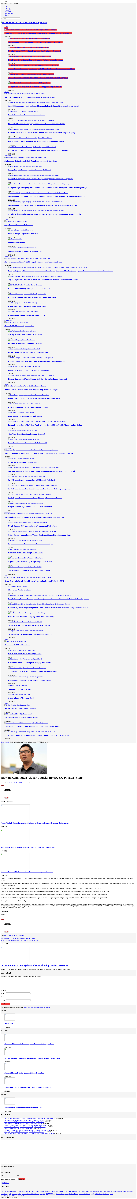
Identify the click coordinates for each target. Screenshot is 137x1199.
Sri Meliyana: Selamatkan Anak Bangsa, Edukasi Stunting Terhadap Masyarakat (39, 489)
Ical (41, 1191)
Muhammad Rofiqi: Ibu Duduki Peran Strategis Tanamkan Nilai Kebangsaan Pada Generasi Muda (46, 196)
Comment (4, 990)
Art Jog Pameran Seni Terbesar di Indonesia (25, 335)
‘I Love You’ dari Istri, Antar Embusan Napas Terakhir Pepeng (32, 671)
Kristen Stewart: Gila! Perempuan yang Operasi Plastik (29, 663)
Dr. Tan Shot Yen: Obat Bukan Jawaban (20, 709)
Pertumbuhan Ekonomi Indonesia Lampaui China (23, 1108)
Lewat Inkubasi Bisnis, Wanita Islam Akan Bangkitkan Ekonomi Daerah (36, 142)
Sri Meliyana (99, 1194)
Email (3, 997)
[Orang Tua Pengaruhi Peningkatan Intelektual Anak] (24, 349)
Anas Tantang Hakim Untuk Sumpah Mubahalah (18, 938)
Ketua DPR (80, 1191)
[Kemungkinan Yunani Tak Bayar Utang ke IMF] (23, 311)
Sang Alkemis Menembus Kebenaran (18, 225)
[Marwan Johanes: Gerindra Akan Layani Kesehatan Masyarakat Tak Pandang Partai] (33, 467)
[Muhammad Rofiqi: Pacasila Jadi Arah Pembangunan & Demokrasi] (25, 157)
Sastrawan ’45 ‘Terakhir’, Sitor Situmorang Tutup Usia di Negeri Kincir (32, 726)
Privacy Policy (8, 13)
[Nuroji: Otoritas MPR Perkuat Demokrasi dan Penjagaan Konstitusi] (28, 47)
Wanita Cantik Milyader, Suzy (20, 689)
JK (62, 1191)
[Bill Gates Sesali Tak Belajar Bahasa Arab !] (18, 714)
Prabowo (51, 1194)
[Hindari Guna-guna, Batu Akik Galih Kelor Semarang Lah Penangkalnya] (30, 357)
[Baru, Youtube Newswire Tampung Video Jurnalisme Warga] (26, 613)
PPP (47, 1194)
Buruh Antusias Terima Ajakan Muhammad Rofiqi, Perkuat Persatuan (35, 60)
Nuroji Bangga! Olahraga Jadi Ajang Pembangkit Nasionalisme (32, 526)
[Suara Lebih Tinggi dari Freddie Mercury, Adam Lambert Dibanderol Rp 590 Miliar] (29, 732)
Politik (6, 28)
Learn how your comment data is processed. (37, 1007)
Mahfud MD (109, 1191)
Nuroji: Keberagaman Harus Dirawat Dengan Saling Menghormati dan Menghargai (40, 179)
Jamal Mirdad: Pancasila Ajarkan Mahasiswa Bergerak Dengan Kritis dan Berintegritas (38, 33)
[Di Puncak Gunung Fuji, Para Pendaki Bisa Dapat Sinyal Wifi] (27, 294)
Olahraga (7, 512)
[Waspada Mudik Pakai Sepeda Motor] (16, 322)
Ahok (10, 1191)
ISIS (50, 1191)
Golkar (37, 1191)
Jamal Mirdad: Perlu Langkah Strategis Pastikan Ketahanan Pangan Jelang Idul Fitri (41, 69)
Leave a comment (17, 782)
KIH (84, 1191)
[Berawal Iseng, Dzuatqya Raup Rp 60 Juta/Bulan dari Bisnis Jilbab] (28, 395)
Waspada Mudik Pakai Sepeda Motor (19, 326)
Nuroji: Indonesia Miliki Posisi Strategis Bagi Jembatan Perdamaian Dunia (33, 262)
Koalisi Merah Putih (94, 1191)
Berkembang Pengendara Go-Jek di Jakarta (25, 416)
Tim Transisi (106, 1194)
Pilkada (29, 1194)
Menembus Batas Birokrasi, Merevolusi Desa (25, 251)
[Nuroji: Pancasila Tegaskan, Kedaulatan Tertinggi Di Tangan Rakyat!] (29, 83)
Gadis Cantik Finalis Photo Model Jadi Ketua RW (27, 443)
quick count (81, 1194)
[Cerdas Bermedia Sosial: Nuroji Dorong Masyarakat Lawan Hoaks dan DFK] (27, 577)
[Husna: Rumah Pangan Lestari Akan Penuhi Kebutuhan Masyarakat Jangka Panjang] (33, 129)
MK (5, 935)
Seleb (6, 639)
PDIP (19, 1194)
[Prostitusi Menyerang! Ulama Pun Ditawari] (21, 340)
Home (6, 6)
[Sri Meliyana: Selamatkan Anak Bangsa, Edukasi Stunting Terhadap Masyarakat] (32, 485)
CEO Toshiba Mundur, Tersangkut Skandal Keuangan (29, 289)
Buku (6, 219)
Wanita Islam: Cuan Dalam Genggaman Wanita (26, 115)
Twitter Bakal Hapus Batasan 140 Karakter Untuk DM (29, 625)
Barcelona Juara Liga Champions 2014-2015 (25, 553)
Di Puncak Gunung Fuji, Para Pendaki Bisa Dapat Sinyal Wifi (32, 297)
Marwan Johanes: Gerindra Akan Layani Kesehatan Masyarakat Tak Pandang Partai (41, 471)
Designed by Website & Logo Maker (12, 1195)
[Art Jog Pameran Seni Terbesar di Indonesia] (22, 331)
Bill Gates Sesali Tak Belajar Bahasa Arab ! (21, 717)
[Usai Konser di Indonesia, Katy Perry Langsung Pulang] (25, 677)
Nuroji (6, 1194)
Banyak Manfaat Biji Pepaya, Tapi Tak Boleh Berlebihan (30, 507)
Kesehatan (7, 448)
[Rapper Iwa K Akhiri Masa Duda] (15, 641)
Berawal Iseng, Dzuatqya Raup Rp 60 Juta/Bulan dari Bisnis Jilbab (34, 398)
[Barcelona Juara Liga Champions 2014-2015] (22, 549)
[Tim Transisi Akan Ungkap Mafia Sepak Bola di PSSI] (24, 567)
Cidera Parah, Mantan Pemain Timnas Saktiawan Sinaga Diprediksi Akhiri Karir (39, 535)
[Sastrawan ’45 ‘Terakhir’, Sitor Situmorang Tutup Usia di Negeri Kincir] (26, 723)
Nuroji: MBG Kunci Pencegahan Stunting (24, 462)
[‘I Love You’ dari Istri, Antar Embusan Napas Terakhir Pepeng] (27, 668)
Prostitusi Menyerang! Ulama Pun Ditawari (25, 343)
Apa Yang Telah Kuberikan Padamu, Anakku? (26, 434)
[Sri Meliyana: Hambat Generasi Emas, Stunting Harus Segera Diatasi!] (29, 494)
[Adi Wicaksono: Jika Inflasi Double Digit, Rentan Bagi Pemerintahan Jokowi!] (32, 147)
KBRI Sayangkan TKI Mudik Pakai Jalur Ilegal (27, 306)
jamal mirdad (56, 1191)
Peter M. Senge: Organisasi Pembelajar (23, 234)
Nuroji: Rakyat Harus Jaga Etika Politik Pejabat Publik (29, 170)
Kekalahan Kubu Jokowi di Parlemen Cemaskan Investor (19, 940)
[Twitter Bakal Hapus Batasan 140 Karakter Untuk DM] (25, 622)
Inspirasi (6, 384)
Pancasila (14, 1194)
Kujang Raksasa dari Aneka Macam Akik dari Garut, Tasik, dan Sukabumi (37, 379)
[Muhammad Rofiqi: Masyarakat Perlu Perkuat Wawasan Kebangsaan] (29, 38)
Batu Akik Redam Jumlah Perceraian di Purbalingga (28, 370)
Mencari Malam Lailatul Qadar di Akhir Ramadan (24, 1073)
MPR (126, 1191)
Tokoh (6, 703)
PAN (10, 1194)
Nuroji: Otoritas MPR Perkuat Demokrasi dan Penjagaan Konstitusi (34, 51)
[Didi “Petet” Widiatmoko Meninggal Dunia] (21, 650)
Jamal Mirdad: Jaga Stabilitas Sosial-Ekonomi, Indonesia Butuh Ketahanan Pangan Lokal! (43, 106)
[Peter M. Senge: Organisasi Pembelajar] (20, 230)
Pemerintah (24, 1194)
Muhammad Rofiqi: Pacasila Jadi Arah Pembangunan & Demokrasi (30, 161)
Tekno (6, 576)
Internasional (8, 256)
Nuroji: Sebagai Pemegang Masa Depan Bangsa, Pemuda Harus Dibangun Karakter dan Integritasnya (47, 188)
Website (3, 1000)
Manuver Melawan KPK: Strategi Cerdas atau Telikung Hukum (29, 1044)
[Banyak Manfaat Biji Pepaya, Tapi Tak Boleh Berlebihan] (25, 503)
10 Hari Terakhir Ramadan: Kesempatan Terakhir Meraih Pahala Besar (32, 1058)
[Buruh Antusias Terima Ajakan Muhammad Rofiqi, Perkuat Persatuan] (29, 56)
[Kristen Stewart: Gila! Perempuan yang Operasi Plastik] (25, 659)
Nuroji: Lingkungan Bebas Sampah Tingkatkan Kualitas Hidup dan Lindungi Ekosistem (38, 453)
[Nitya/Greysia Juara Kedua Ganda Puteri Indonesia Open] (25, 540)
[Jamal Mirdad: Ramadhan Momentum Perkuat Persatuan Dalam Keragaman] (31, 74)
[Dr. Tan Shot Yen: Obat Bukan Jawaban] (17, 705)
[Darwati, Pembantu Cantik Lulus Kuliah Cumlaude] (24, 404)
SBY (93, 1193)
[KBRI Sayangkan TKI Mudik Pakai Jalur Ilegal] (23, 303)
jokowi (67, 1190)
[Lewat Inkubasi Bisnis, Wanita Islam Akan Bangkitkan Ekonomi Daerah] (30, 138)
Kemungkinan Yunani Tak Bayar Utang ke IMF (26, 315)
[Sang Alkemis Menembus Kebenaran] (16, 221)
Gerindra (31, 1191)
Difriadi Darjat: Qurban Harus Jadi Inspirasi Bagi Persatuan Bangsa (31, 390)
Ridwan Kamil (11, 935)
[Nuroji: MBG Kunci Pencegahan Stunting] (21, 458)
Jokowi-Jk (74, 1191)
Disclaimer (7, 11)
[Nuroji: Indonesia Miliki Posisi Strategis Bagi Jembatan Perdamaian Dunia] (27, 258)
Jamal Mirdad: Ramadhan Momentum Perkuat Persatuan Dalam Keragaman (38, 78)
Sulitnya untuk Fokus (16, 243)
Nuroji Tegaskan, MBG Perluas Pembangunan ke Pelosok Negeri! (29, 97)
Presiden (66, 1194)
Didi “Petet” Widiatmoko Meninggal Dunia (24, 654)
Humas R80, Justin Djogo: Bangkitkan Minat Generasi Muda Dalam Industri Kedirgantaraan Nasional (48, 608)
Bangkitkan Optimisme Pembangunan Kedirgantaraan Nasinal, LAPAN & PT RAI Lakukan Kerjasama (48, 599)
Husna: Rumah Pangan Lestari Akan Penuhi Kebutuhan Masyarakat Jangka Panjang (41, 133)
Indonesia (45, 1191)
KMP (87, 1191)
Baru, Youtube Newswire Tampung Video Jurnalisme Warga (31, 617)
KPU (105, 1191)
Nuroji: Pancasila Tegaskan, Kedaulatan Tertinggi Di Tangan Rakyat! (35, 87)
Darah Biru (8, 1024)
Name (3, 993)
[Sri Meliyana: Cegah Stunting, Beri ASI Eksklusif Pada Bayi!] (27, 476)
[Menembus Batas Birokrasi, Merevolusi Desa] (22, 248)
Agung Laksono (4, 1191)
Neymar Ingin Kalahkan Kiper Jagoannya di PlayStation (30, 562)
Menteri (120, 1191)
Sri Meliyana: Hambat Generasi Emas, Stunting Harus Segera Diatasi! (35, 498)
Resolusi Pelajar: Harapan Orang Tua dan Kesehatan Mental (27, 1087)
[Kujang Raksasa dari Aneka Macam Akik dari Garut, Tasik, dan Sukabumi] (31, 375)
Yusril (111, 1194)
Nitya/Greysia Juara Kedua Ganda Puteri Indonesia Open (30, 544)
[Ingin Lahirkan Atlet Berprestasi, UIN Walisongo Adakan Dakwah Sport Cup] (28, 513)
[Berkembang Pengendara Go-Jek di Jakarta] (21, 412)
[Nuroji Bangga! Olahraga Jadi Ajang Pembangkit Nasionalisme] (27, 522)
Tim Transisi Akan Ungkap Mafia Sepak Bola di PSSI (29, 570)
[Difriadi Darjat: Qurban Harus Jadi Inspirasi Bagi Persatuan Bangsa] (25, 386)
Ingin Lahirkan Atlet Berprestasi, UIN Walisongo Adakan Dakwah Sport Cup (34, 517)
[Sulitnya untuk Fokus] (15, 239)
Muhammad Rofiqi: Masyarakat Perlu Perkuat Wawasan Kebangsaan (35, 42)
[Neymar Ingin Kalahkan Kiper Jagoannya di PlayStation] (25, 558)
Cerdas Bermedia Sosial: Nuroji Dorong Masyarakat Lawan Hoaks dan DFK (34, 581)
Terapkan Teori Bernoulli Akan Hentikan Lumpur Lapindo (31, 634)
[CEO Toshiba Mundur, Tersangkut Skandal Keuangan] (25, 285)
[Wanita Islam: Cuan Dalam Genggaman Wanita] (23, 111)
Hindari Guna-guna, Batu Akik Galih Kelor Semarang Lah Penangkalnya (36, 361)
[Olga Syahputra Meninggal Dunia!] (19, 694)
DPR (26, 1191)
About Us (7, 8)
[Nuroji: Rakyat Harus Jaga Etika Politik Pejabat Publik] (25, 166)
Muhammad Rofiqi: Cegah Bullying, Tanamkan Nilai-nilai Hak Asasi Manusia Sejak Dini (42, 205)
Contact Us (7, 10)
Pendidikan (7, 155)
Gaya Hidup (8, 320)
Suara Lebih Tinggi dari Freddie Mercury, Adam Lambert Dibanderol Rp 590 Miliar (37, 735)
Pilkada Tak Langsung (37, 1194)
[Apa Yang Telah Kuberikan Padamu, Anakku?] (22, 430)
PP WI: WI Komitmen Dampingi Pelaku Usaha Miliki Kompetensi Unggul (36, 124)
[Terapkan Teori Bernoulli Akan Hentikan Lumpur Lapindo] (26, 630)
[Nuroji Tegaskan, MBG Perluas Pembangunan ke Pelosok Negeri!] (24, 93)
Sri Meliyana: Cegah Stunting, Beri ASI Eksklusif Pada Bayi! (31, 480)
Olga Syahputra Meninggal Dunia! (21, 698)
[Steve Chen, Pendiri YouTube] (17, 586)
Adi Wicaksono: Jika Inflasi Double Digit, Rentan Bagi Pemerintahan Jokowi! (38, 150)
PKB (44, 1194)
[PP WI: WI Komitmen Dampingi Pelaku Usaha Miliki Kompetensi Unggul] (31, 120)
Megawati (115, 1191)
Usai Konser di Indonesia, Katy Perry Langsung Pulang (29, 680)
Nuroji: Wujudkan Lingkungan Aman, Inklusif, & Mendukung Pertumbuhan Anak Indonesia (44, 214)
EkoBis (6, 92)
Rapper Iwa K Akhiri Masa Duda (17, 645)
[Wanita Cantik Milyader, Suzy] (17, 685)
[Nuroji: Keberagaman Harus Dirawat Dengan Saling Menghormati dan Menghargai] (33, 175)
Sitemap (6, 15)
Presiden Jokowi (73, 1194)
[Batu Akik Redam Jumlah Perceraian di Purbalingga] (24, 366)
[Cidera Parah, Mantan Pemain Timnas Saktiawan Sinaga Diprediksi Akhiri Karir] (32, 531)
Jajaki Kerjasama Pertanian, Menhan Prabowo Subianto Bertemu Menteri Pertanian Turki (43, 280)
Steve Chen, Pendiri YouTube (19, 590)
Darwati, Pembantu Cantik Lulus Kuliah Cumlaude (28, 407)
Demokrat (22, 1191)
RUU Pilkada (20, 935)
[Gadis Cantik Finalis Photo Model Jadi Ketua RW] (23, 439)
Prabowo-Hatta (60, 1194)
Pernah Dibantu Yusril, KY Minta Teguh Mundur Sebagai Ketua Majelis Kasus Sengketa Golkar (45, 425)
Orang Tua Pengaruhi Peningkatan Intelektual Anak (28, 352)
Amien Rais (16, 1191)
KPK (101, 1191)
